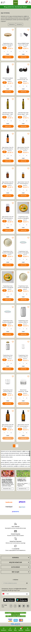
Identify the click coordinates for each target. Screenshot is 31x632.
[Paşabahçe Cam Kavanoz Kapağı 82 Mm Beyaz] (23, 243)
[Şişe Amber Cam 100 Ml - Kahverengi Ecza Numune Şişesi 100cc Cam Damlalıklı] (8, 416)
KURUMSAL (15, 557)
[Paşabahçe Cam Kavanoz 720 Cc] (8, 346)
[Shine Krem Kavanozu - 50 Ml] (23, 381)
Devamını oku (7, 488)
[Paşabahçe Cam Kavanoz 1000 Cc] (23, 312)
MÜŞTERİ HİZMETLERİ (15, 562)
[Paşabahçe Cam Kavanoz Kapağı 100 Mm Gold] (8, 35)
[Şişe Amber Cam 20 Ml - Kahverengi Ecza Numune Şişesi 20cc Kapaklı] (8, 208)
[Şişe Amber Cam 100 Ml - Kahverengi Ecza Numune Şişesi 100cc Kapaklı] (23, 139)
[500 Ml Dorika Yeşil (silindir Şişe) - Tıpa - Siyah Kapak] (8, 104)
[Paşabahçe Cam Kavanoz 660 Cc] (23, 346)
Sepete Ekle (8, 57)
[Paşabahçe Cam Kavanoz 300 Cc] (8, 381)
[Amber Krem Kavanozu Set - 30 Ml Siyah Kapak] (23, 69)
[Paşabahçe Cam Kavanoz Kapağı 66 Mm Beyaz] (8, 312)
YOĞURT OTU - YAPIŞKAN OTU (21, 480)
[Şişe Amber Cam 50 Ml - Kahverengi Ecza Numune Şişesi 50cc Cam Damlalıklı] (23, 416)
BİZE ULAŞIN (15, 572)
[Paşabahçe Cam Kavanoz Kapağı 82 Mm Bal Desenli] (23, 208)
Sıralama (19, 24)
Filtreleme (12, 24)
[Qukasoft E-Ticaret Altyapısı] (15, 624)
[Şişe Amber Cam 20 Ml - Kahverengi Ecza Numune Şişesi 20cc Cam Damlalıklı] (8, 139)
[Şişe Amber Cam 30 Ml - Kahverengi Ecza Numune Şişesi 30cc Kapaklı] (23, 173)
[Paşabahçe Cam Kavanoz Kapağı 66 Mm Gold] (23, 277)
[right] (29, 483)
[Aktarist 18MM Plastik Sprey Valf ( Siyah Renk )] (23, 35)
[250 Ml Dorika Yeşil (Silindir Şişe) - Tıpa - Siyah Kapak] (23, 104)
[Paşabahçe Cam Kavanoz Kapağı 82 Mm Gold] (8, 243)
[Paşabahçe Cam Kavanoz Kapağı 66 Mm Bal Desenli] (8, 277)
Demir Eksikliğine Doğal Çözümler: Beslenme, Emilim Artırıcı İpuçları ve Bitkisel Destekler (7, 481)
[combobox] (4, 593)
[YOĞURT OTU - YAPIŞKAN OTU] (23, 473)
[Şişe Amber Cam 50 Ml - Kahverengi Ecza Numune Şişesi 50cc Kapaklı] (8, 173)
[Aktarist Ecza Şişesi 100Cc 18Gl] (8, 69)
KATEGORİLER (15, 567)
